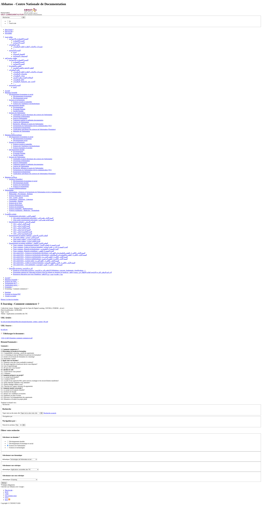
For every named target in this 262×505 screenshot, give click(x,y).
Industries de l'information (21, 131)
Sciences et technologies (17, 100)
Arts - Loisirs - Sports (16, 197)
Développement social (20, 98)
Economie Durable (19, 109)
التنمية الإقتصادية (18, 41)
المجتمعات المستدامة (20, 56)
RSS (6, 500)
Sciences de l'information (17, 113)
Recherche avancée (50, 413)
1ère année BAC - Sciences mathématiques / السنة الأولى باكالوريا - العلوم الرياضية (40, 259)
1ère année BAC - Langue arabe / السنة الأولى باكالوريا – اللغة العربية (36, 261)
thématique (6, 459)
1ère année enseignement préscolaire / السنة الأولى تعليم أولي (33, 218)
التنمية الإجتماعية (19, 43)
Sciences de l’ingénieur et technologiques (26, 103)
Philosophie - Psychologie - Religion (21, 194)
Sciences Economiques (16, 207)
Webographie (9, 190)
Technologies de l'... (11, 283)
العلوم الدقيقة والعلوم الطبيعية (23, 68)
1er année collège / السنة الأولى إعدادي (26, 237)
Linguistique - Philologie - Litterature (21, 199)
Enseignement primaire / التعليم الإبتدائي (22, 222)
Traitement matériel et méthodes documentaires (28, 120)
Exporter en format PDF (13, 294)
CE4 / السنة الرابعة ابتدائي (22, 230)
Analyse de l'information (21, 122)
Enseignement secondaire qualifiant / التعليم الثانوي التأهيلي (28, 243)
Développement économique (22, 96)
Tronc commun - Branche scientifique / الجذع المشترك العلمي (33, 251)
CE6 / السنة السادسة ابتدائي (22, 233)
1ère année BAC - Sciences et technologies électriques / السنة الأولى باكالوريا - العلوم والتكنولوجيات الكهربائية (49, 253)
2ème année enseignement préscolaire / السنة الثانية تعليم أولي (33, 220)
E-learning (8, 287)
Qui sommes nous (10, 496)
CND (6, 494)
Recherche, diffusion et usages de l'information (28, 124)
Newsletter (8, 33)
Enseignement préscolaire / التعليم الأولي (22, 216)
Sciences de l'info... (11, 281)
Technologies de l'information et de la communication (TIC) (32, 126)
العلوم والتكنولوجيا (15, 66)
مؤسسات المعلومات (20, 74)
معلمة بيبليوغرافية (11, 58)
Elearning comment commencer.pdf (20, 338)
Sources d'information (20, 118)
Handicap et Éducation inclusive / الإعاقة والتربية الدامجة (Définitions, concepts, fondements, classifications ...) (49, 270)
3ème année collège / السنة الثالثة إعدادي (26, 241)
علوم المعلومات (14, 45)
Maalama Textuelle (11, 92)
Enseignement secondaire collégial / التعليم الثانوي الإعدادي (28, 235)
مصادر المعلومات (19, 76)
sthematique (6, 469)
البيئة (14, 52)
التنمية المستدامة (15, 50)
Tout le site (12, 23)
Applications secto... (11, 285)
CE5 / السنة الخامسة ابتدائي (22, 231)
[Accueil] (12, 15)
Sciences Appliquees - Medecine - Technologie (24, 210)
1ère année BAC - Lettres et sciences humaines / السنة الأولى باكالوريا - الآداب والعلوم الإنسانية (44, 263)
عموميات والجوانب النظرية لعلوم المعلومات (28, 46)
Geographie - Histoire (16, 201)
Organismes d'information (21, 116)
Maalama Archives (11, 177)
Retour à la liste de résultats (9, 299)
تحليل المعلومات (18, 79)
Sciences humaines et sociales (22, 148)
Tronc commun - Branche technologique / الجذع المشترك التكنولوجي (35, 249)
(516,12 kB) (5, 338)
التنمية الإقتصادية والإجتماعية (18, 39)
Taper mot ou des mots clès (11, 413)
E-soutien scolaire (10, 214)
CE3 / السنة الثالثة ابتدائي (21, 228)
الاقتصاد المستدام (19, 54)
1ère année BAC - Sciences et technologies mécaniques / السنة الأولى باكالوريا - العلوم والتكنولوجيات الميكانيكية (50, 255)
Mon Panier (8, 29)
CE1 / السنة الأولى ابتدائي (21, 224)
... (13, 48)
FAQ (6, 497)
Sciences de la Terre (15, 203)
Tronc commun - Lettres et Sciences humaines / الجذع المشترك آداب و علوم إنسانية (40, 247)
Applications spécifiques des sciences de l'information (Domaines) (34, 129)
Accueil (7, 91)
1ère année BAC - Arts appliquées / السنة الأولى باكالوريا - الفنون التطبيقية (37, 265)
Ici (10, 21)
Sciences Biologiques (16, 205)
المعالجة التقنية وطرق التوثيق (23, 77)
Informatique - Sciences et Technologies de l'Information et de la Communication (35, 192)
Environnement (18, 107)
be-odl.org (4, 329)
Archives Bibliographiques (17, 188)
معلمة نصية (9, 37)
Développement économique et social (21, 94)
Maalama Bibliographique (13, 135)
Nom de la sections (8, 425)
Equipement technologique (21, 127)
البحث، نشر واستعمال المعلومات (24, 81)
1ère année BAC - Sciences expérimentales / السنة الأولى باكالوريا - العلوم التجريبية (40, 257)
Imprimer (8, 292)
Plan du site (8, 31)
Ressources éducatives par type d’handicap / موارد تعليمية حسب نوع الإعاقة (38, 274)
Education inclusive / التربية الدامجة (21, 268)
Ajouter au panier (10, 296)
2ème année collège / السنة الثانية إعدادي (26, 239)
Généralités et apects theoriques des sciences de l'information (32, 115)
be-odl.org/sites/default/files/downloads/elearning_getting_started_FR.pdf (24, 322)
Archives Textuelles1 (16, 179)
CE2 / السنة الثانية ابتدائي (21, 226)
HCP (6, 492)
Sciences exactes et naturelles (22, 102)
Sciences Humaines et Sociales (19, 196)
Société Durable (18, 111)
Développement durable (16, 105)
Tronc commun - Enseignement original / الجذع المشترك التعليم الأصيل (36, 245)
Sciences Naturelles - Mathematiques (21, 208)
